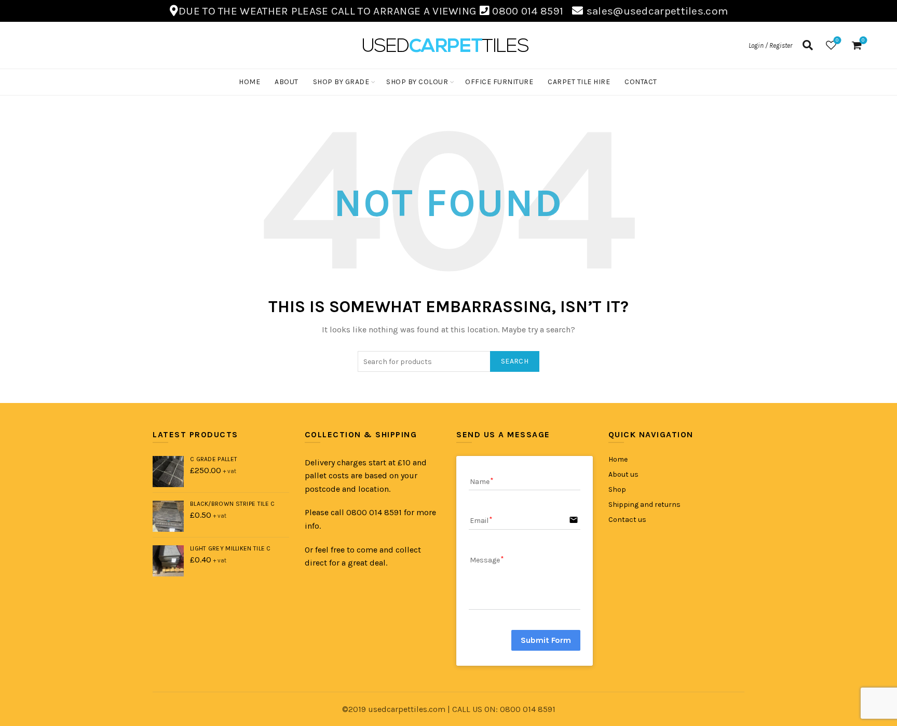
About (286, 81)
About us (623, 474)
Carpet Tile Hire (579, 81)
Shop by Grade (341, 81)
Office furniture (499, 81)
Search (514, 361)
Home (249, 81)
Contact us (627, 519)
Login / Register (770, 45)
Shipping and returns (644, 504)
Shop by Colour (417, 81)
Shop (617, 489)
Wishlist (837, 40)
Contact (640, 81)
